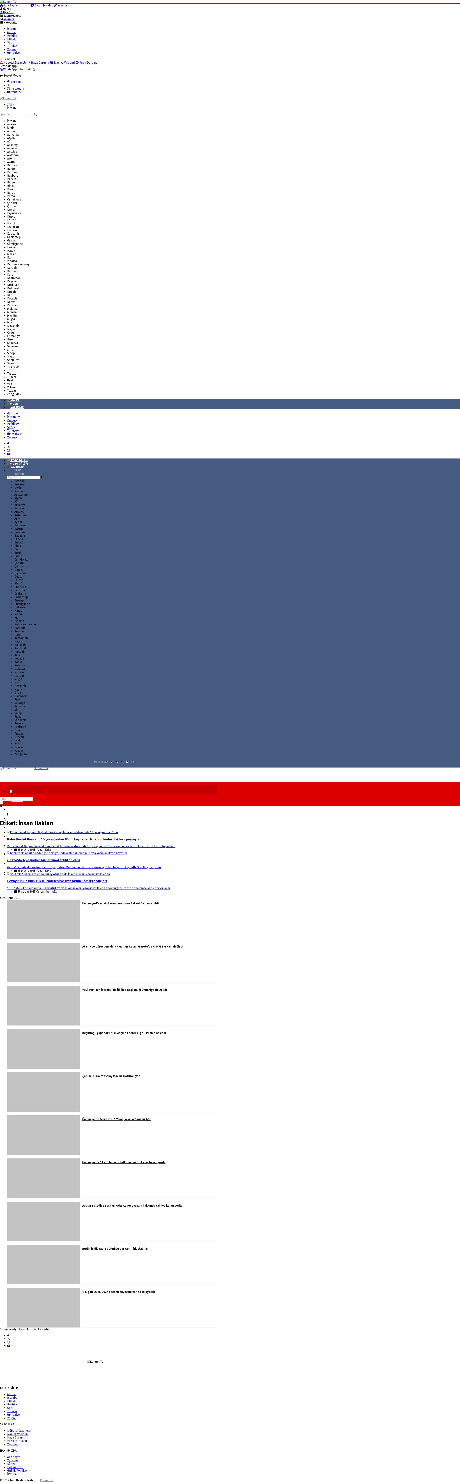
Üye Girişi (9, 12)
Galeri (38, 5)
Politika (12, 35)
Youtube (16, 92)
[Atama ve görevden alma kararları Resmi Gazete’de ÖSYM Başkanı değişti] (43, 981)
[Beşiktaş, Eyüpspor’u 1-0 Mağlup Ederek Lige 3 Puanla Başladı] (43, 1067)
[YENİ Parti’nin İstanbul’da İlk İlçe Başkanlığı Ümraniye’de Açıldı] (43, 1024)
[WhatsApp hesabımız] (133, 761)
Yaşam (11, 49)
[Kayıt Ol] (10, 872)
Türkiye (12, 46)
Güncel (11, 32)
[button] (11, 791)
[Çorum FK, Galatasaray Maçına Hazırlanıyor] (43, 1110)
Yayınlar (8, 19)
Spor (10, 42)
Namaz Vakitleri (64, 62)
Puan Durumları (17, 1441)
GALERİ (19, 460)
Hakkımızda (15, 1467)
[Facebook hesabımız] (8, 443)
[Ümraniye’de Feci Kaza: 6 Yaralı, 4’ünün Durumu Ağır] (43, 1154)
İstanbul (12, 29)
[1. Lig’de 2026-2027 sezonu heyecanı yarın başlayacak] (43, 1326)
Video (49, 5)
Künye (11, 1463)
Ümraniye (13, 52)
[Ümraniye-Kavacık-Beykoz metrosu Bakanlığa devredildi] (43, 938)
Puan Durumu (88, 62)
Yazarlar (62, 5)
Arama (25, 5)
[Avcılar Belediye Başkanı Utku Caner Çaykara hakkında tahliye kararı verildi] (43, 1240)
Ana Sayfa (10, 5)
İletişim (12, 1474)
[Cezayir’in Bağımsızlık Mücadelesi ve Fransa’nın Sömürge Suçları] (58, 874)
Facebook (15, 82)
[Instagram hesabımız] (8, 450)
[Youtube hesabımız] (8, 454)
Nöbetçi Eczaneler (15, 62)
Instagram (17, 88)
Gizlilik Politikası (18, 1470)
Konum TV (46, 1480)
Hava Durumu (39, 62)
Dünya (11, 39)
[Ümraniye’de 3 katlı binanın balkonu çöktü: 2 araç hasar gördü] (43, 1197)
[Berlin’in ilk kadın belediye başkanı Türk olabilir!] (43, 1283)
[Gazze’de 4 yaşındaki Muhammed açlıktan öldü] (67, 853)
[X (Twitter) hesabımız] (8, 85)
